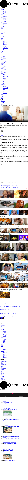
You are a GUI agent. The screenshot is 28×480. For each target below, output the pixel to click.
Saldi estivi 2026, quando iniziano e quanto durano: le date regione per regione (9, 187)
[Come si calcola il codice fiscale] (14, 413)
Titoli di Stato (4, 36)
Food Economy (4, 19)
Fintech (3, 49)
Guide (2, 85)
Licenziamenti (2, 369)
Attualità (2, 51)
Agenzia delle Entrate (3, 364)
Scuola (2, 363)
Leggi (3, 13)
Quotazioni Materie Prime (5, 48)
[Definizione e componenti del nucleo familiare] (14, 420)
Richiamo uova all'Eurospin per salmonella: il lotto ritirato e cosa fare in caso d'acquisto (10, 186)
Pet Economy (4, 21)
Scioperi (4, 24)
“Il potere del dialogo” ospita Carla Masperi (4, 309)
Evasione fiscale (4, 333)
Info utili (2, 22)
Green (2, 28)
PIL (1, 374)
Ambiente (4, 74)
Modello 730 (2, 377)
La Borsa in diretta (3, 100)
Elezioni (4, 26)
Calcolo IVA (4, 45)
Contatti (2, 52)
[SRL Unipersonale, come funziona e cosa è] (14, 449)
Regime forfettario (5, 334)
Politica (2, 25)
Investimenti (4, 10)
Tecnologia (2, 94)
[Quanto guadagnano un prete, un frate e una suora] (14, 401)
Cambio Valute (4, 92)
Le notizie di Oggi (3, 379)
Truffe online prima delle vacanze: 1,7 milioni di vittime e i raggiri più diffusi (8, 316)
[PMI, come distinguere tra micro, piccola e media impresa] (14, 442)
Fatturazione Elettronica (5, 42)
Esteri (2, 27)
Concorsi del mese (3, 102)
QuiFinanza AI (3, 62)
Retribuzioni (4, 341)
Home (2, 104)
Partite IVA (4, 342)
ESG (3, 29)
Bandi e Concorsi (4, 15)
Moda (3, 65)
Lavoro (2, 14)
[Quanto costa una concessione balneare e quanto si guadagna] (14, 425)
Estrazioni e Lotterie (5, 23)
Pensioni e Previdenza (5, 44)
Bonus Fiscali (4, 12)
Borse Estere (4, 82)
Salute (2, 50)
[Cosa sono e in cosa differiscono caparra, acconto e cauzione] (14, 430)
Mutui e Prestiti (4, 18)
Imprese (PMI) (4, 11)
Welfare (2, 366)
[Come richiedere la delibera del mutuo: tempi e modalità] (14, 451)
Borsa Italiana (4, 79)
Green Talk (4, 75)
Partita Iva (4, 89)
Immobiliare (2, 17)
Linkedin (2, 135)
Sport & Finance (3, 67)
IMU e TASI (2, 373)
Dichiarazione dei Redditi (5, 87)
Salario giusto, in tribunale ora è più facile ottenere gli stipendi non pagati (8, 313)
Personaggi (2, 70)
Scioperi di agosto (3, 101)
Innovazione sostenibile (5, 30)
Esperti (2, 97)
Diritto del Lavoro (5, 16)
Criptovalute (4, 41)
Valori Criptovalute (5, 47)
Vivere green (4, 32)
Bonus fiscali (4, 332)
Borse (2, 33)
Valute (3, 37)
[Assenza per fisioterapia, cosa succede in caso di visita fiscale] (14, 408)
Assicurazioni (4, 40)
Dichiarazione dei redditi (4, 361)
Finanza (3, 55)
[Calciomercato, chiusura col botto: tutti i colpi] (14, 444)
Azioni (3, 80)
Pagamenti (2, 362)
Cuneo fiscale (2, 376)
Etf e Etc (4, 34)
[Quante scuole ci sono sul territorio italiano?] (14, 457)
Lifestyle (2, 64)
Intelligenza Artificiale (5, 95)
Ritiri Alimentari (4, 69)
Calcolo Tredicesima (5, 46)
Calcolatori (2, 90)
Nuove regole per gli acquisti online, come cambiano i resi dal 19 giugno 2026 (9, 185)
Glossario (2, 38)
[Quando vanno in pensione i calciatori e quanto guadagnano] (14, 418)
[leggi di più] (0, 138)
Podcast (2, 39)
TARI (2, 378)
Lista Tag (2, 380)
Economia (2, 9)
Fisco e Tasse (2, 57)
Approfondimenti (3, 325)
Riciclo (3, 31)
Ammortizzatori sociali (3, 368)
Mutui (3, 43)
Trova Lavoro (4, 60)
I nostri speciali (3, 84)
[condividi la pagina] (0, 128)
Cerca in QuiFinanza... (2, 389)
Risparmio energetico (5, 77)
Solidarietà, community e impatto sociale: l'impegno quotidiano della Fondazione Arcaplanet (10, 306)
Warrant (3, 35)
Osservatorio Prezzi (3, 72)
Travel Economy (4, 20)
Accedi (1, 8)
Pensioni (2, 59)
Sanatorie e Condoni (3, 367)
